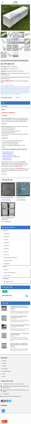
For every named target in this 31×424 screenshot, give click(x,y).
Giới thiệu (4, 363)
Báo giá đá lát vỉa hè (17, 86)
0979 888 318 (7, 295)
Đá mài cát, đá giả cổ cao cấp (9, 155)
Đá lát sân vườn (19, 88)
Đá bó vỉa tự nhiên (7, 158)
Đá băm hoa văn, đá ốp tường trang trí (11, 156)
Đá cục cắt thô (7, 275)
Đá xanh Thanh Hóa (23, 91)
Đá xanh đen (10, 91)
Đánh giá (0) (4, 106)
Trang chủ (4, 360)
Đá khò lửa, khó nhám (7, 153)
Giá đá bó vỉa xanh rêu (9, 93)
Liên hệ (3, 376)
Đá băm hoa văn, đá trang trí (10, 257)
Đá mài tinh (6, 236)
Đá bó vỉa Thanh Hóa (25, 86)
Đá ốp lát (4, 366)
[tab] (15, 103)
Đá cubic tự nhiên (8, 260)
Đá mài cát (6, 254)
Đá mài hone (7, 233)
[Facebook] (2, 401)
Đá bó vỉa (7, 85)
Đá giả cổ (6, 251)
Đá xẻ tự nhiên (11, 92)
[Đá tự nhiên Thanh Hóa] (15, 2)
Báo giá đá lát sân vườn (7, 86)
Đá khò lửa (6, 242)
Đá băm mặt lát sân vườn (8, 152)
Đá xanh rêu (16, 91)
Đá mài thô (6, 245)
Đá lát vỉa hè (25, 88)
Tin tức (3, 373)
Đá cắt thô (6, 248)
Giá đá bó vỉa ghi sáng (19, 92)
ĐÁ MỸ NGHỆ (6, 278)
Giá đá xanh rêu (17, 93)
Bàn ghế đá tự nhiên (8, 281)
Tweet (17, 97)
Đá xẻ (28, 91)
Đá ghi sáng (3, 88)
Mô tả (3, 103)
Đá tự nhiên (23, 89)
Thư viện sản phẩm (6, 371)
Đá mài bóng (7, 263)
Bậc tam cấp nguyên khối (10, 272)
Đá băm (6, 239)
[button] (28, 2)
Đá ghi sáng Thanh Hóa (11, 88)
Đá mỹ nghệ (4, 368)
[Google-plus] (4, 401)
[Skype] (7, 401)
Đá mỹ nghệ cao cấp (7, 159)
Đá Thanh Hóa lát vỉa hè (15, 89)
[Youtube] (10, 401)
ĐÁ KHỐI (11, 85)
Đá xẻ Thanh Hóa (4, 92)
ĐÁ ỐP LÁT (5, 230)
